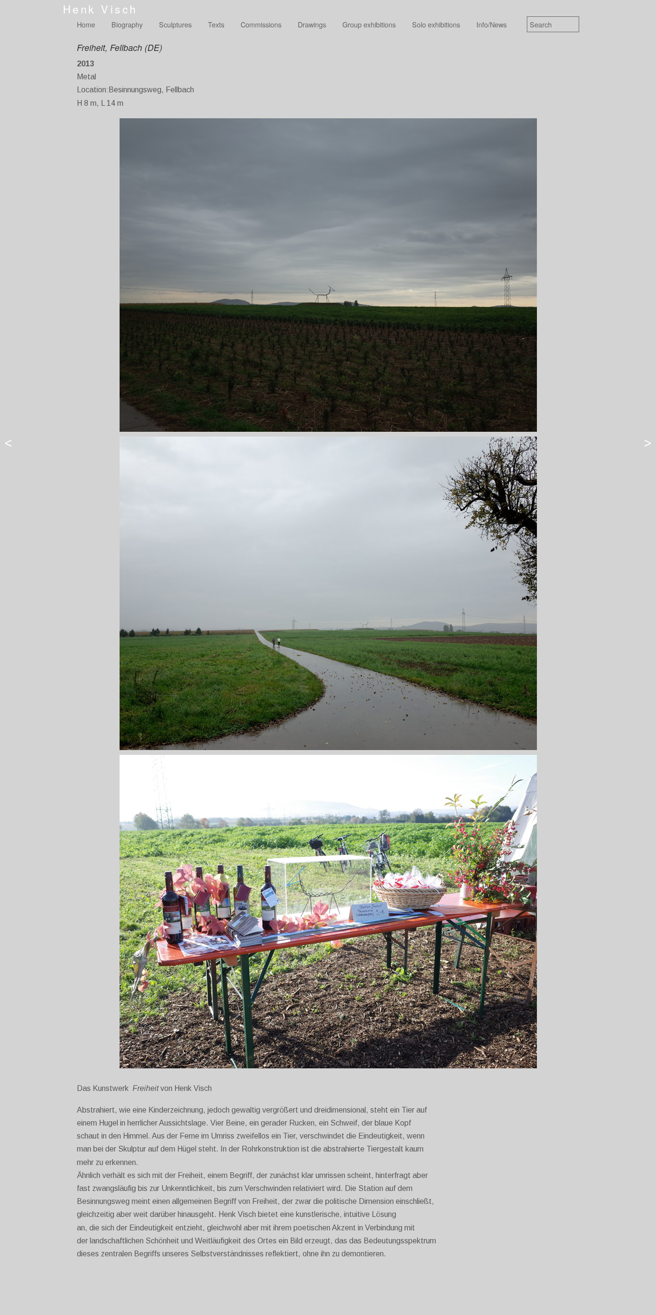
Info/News (491, 24)
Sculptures (175, 24)
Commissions (261, 24)
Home (86, 24)
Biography (127, 24)
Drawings (312, 24)
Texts (216, 24)
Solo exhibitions (436, 24)
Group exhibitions (369, 24)
